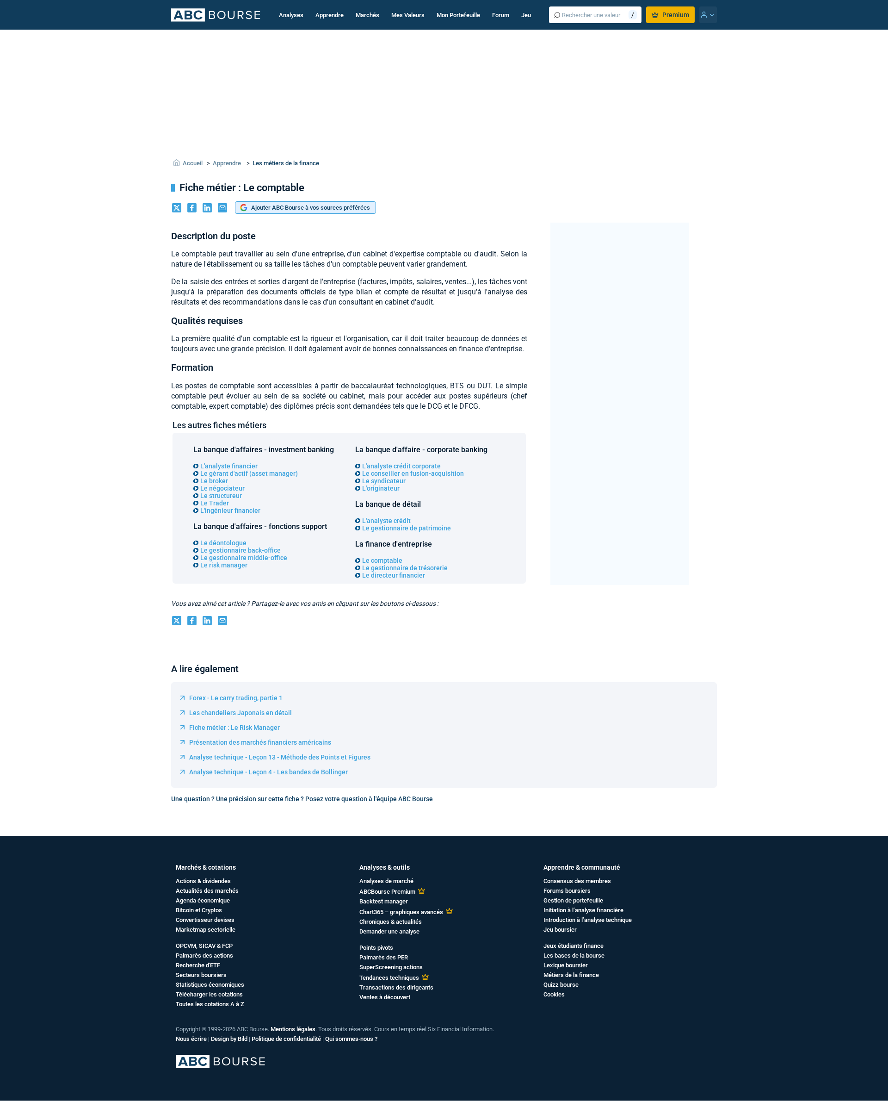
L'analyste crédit (386, 520)
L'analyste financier (229, 466)
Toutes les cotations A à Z (210, 1004)
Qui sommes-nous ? (351, 1038)
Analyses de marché (386, 881)
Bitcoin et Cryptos (199, 910)
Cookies (554, 994)
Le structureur (221, 495)
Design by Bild (229, 1038)
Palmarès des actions (204, 955)
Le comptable (382, 560)
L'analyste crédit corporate (401, 466)
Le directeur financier (393, 575)
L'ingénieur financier (230, 510)
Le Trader (214, 503)
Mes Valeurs (408, 15)
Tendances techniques (389, 977)
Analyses (291, 15)
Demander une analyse (389, 931)
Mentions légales (293, 1029)
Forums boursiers (567, 890)
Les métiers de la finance (286, 163)
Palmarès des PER (383, 957)
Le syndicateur (384, 481)
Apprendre (329, 15)
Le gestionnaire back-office (240, 550)
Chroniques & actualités (390, 921)
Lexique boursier (565, 965)
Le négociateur (222, 488)
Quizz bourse (561, 984)
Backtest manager (383, 901)
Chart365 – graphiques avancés (401, 912)
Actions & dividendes (203, 881)
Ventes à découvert (384, 997)
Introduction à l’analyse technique (587, 919)
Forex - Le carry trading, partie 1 (236, 698)
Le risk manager (223, 565)
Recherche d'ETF (198, 965)
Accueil (193, 163)
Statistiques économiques (210, 984)
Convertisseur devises (205, 919)
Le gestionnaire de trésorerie (405, 568)
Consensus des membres (577, 881)
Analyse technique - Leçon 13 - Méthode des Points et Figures (279, 757)
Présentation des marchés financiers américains (260, 742)
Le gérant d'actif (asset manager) (249, 473)
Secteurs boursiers (201, 974)
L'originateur (381, 488)
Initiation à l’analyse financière (583, 910)
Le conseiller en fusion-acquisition (413, 473)
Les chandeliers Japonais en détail (240, 712)
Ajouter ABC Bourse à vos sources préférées (310, 207)
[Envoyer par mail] (222, 208)
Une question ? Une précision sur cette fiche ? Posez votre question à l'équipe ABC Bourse (302, 799)
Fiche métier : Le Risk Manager (234, 727)
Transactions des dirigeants (396, 987)
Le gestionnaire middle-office (243, 557)
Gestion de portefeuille (573, 900)
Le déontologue (223, 543)
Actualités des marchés (207, 890)
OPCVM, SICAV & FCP (204, 945)
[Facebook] (191, 208)
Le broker (214, 481)
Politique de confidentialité (286, 1038)
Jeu (526, 15)
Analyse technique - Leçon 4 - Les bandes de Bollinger (268, 772)
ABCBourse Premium (387, 891)
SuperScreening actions (391, 967)
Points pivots (376, 947)
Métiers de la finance (571, 974)
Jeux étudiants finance (573, 945)
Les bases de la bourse (573, 955)
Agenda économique (203, 900)
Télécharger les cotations (209, 994)
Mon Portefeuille (458, 15)
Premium (675, 15)
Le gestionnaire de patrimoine (406, 528)
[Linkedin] (207, 208)
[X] (176, 208)
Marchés (367, 15)
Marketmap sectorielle (205, 929)
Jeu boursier (560, 929)
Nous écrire (191, 1038)
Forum (500, 15)
